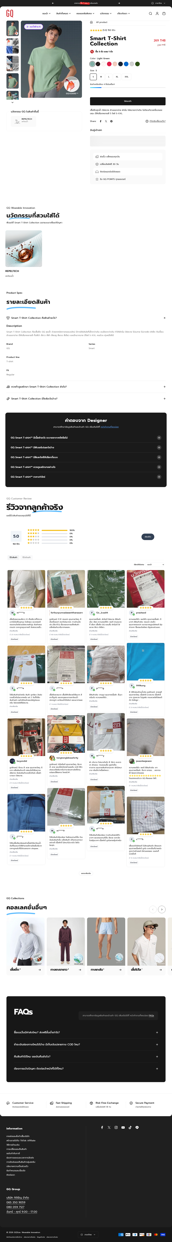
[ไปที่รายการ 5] (12, 81)
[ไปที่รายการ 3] (12, 46)
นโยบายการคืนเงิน (29, 1237)
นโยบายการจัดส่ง (52, 1237)
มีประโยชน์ (14, 639)
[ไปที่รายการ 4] (12, 63)
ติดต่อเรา (10, 1175)
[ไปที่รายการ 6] (12, 98)
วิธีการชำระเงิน (12, 1145)
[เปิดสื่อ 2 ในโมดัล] (51, 59)
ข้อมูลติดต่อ (41, 1237)
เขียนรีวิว (148, 537)
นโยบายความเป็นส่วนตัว (17, 1166)
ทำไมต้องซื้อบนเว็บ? (158, 121)
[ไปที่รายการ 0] (12, 28)
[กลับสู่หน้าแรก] (91, 22)
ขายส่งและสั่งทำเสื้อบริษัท (17, 1136)
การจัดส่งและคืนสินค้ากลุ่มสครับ (20, 1162)
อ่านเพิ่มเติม (14, 631)
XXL (126, 76)
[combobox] (158, 3)
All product (101, 22)
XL (117, 76)
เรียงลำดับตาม (139, 565)
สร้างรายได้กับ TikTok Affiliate (20, 1140)
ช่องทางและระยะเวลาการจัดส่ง (20, 1157)
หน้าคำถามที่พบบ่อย (110, 427)
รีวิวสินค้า (13, 557)
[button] (128, 30)
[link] (21, 1211)
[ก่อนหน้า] (53, 3)
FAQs (151, 1015)
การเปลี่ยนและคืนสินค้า (16, 1149)
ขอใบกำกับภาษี (13, 1153)
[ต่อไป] (119, 3)
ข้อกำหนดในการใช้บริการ (14, 1237)
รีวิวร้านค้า (27, 557)
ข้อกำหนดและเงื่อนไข (15, 1170)
